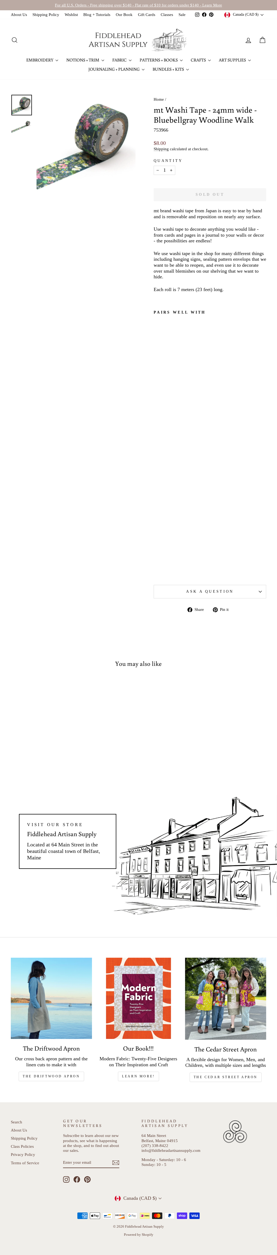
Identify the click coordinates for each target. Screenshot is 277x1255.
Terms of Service (25, 1163)
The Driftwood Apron (51, 1076)
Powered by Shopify (138, 1235)
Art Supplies (233, 60)
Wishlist (71, 14)
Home (159, 99)
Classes (167, 14)
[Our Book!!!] (138, 998)
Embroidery (40, 60)
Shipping (161, 148)
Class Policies (22, 1146)
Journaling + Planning (114, 69)
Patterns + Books (159, 60)
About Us (19, 14)
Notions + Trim (83, 60)
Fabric (119, 60)
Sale (182, 14)
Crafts (199, 60)
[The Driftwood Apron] (51, 998)
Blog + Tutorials (96, 14)
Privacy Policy (23, 1154)
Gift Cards (146, 14)
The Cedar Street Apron (226, 1077)
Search (16, 1122)
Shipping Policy (45, 14)
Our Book (124, 14)
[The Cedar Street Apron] (225, 998)
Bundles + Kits (169, 69)
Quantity (168, 160)
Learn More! (138, 1076)
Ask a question (209, 591)
